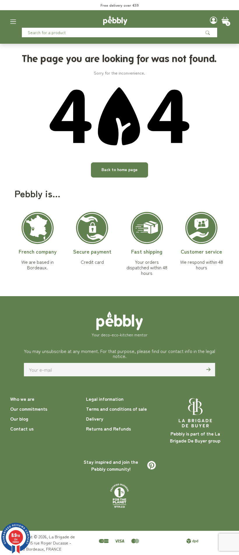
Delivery (94, 418)
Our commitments (28, 408)
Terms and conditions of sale (116, 408)
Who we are (22, 398)
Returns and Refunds (108, 428)
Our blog (19, 418)
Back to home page (119, 169)
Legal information (105, 398)
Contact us (22, 428)
